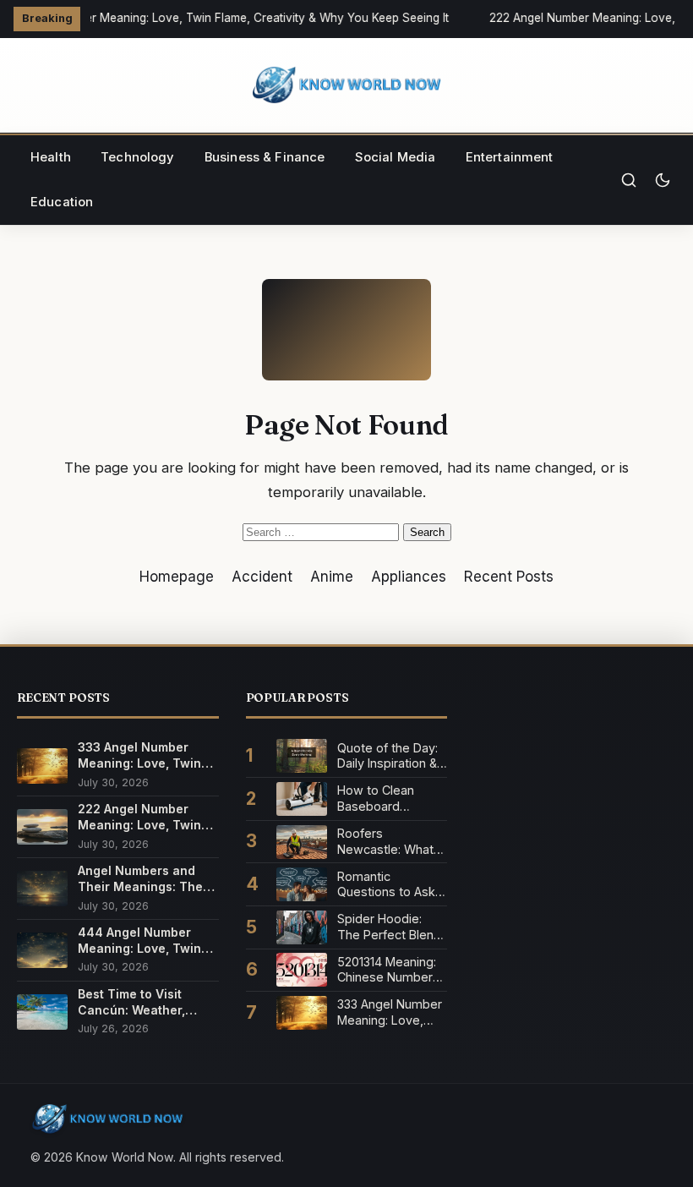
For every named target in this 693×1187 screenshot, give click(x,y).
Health (50, 157)
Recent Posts (509, 576)
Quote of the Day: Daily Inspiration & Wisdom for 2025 (387, 756)
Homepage (176, 576)
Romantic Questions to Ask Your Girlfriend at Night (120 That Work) (386, 884)
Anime (331, 576)
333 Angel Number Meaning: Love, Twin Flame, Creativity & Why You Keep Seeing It (144, 755)
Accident (262, 576)
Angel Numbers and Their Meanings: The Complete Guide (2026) (148, 878)
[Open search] (629, 180)
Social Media (395, 157)
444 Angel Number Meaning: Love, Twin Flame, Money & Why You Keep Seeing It (140, 940)
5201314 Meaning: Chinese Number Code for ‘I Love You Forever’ (386, 970)
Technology (138, 157)
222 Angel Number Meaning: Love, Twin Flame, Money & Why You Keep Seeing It (140, 817)
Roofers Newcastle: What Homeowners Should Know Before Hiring (385, 841)
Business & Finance (265, 157)
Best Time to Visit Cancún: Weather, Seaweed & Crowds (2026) (137, 1002)
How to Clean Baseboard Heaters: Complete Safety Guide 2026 (391, 798)
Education (61, 202)
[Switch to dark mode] (662, 180)
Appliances (408, 576)
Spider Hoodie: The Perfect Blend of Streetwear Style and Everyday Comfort (392, 927)
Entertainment (510, 157)
